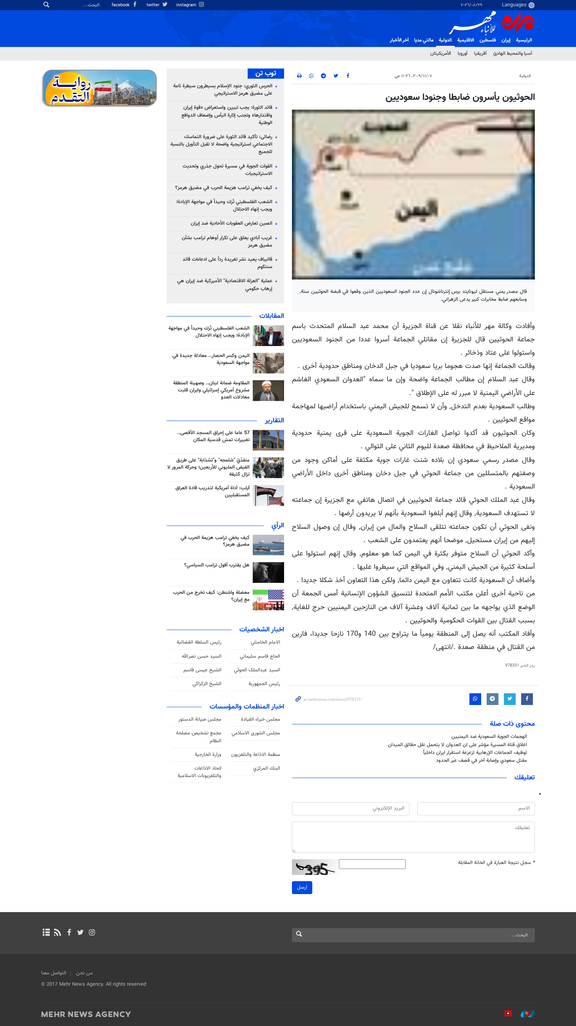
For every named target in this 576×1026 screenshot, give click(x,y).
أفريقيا (480, 54)
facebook (121, 5)
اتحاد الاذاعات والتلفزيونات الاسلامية (199, 772)
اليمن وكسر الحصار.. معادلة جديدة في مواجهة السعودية (211, 359)
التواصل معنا (53, 973)
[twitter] (80, 933)
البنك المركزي (266, 768)
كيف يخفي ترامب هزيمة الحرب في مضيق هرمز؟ (223, 188)
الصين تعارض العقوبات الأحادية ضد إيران (231, 223)
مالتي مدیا (423, 40)
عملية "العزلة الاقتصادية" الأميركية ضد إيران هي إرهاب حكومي (224, 284)
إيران (506, 40)
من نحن (84, 973)
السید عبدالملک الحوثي (257, 670)
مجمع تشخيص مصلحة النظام (198, 737)
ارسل (302, 887)
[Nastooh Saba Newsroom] (524, 1013)
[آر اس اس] (57, 933)
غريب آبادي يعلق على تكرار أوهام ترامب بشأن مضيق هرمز (227, 241)
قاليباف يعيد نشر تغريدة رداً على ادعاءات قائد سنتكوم (227, 263)
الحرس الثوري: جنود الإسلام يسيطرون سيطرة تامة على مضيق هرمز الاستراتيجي (222, 89)
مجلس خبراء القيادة (260, 719)
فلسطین (488, 40)
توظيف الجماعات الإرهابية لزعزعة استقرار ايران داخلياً (475, 753)
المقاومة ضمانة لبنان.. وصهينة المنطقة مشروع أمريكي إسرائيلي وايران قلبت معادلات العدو (211, 390)
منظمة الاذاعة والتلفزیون (255, 755)
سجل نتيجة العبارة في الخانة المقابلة (496, 863)
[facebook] (69, 933)
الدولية (445, 40)
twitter (154, 5)
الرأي (278, 526)
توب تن (265, 74)
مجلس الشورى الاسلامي (256, 733)
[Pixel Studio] (504, 1013)
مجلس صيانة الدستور (199, 719)
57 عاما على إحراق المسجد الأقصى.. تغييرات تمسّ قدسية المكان (213, 436)
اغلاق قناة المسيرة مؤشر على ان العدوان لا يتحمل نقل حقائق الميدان (457, 745)
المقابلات (271, 316)
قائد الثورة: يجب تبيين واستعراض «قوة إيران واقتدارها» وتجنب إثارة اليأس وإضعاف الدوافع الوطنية (226, 115)
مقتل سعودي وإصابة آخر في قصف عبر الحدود (481, 761)
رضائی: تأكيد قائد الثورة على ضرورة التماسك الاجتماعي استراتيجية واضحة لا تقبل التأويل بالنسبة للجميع (221, 144)
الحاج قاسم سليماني (260, 656)
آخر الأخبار (399, 40)
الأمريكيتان (440, 54)
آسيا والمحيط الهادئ (512, 54)
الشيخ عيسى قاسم (202, 670)
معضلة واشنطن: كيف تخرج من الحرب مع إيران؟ (211, 596)
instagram (186, 5)
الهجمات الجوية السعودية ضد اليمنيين (489, 737)
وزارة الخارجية (208, 755)
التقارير (274, 421)
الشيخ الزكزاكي (206, 684)
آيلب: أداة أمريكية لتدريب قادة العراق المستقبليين (213, 491)
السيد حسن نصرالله (201, 656)
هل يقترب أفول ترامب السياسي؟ (217, 565)
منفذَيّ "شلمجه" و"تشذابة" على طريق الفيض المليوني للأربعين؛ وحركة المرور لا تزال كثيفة (208, 467)
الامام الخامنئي (265, 642)
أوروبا (462, 54)
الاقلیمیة (465, 40)
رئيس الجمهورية (264, 684)
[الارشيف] (46, 933)
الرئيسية (524, 40)
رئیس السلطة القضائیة (199, 642)
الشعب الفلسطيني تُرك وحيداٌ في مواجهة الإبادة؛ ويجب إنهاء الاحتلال (224, 205)
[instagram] (92, 933)
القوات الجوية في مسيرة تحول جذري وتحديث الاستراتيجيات (227, 170)
